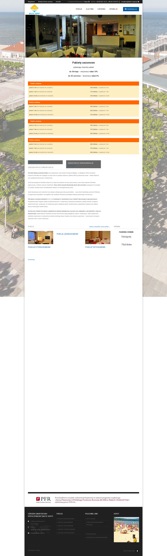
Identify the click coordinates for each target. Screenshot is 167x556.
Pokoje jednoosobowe (67, 234)
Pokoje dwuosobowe (65, 522)
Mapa (86, 1)
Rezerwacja (132, 9)
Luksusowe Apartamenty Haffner (94, 523)
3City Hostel (90, 518)
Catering (101, 9)
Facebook (137, 551)
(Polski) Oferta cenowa (45, 1)
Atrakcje (113, 9)
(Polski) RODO (91, 534)
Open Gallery (43, 237)
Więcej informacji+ (35, 162)
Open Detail (38, 237)
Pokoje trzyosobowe (95, 247)
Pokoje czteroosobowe (39, 247)
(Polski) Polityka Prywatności (96, 537)
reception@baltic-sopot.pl (129, 1)
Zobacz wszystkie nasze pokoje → (99, 226)
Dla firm (89, 9)
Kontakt (58, 1)
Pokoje (79, 9)
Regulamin (31, 1)
